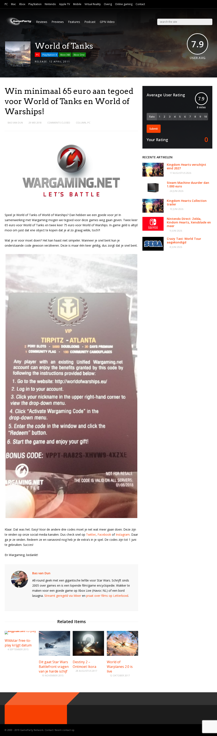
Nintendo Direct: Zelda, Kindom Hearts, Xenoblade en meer (189, 222)
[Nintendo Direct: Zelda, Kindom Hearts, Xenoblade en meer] (153, 230)
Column (81, 122)
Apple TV (64, 4)
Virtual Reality (93, 4)
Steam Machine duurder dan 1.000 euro (188, 184)
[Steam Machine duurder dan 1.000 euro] (153, 193)
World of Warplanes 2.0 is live (120, 667)
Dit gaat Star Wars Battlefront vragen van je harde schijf (54, 667)
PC (6, 4)
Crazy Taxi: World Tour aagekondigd (184, 240)
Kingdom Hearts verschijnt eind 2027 (186, 166)
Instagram (123, 534)
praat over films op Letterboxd (107, 596)
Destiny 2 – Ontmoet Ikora (84, 664)
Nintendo (50, 4)
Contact (140, 4)
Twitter (91, 534)
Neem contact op (64, 730)
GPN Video (107, 22)
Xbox (22, 4)
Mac (13, 4)
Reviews (41, 22)
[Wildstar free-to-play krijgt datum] (20, 631)
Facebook (104, 534)
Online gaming (123, 4)
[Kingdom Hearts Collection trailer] (153, 211)
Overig (108, 4)
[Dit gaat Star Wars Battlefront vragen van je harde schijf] (54, 655)
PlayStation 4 (49, 54)
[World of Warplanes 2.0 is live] (122, 655)
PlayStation (35, 4)
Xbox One (79, 54)
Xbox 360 (65, 54)
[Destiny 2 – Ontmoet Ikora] (88, 655)
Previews (57, 22)
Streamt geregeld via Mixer (62, 596)
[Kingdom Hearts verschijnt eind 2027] (153, 175)
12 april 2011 (59, 61)
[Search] (209, 22)
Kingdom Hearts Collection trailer (187, 202)
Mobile (77, 4)
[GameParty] (18, 25)
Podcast (90, 22)
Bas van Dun (15, 122)
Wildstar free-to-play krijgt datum (18, 643)
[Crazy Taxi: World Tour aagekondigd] (153, 249)
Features (74, 22)
